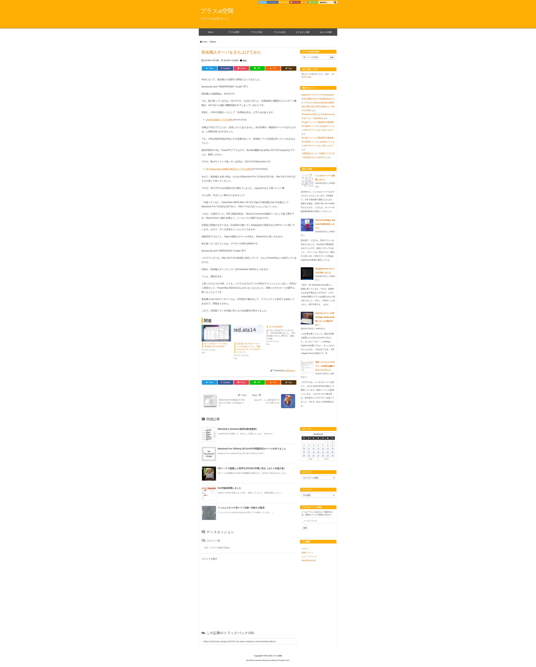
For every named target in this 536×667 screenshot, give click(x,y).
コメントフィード (309, 556)
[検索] (335, 2)
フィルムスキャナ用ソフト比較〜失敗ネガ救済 (241, 507)
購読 (305, 527)
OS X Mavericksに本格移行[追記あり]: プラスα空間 (228, 169)
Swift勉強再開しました (229, 487)
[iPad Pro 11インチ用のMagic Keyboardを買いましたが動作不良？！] (307, 318)
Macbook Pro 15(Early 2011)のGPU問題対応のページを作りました (252, 448)
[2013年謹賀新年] (282, 335)
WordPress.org (308, 560)
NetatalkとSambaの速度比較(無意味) (237, 428)
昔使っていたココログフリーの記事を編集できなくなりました (325, 366)
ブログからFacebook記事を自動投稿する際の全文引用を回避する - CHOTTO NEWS (318, 106)
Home (204, 41)
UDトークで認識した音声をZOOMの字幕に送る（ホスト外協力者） (252, 468)
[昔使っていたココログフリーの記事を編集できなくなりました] (307, 366)
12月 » (326, 459)
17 (304, 452)
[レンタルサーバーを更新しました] (307, 180)
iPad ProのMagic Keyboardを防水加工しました (325, 224)
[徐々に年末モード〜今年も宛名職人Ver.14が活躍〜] (216, 333)
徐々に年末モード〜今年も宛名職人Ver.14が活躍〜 (216, 345)
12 (313, 448)
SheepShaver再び (310, 114)
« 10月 (310, 459)
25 (309, 455)
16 (332, 448)
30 (332, 455)
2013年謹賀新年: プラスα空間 (219, 119)
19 (313, 452)
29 (328, 455)
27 (318, 455)
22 (328, 452)
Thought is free (283, 660)
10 (304, 448)
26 (313, 455)
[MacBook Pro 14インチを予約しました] (307, 273)
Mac (214, 41)
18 (309, 452)
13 (318, 448)
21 (323, 452)
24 (304, 455)
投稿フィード (307, 552)
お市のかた (290, 370)
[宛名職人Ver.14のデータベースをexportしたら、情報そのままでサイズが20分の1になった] (248, 333)
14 (323, 448)
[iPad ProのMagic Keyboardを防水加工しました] (307, 224)
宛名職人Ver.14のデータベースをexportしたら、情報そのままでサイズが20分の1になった (248, 347)
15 (328, 448)
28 (323, 455)
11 (309, 448)
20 (318, 452)
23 (332, 452)
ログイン (305, 548)
